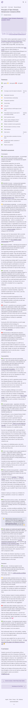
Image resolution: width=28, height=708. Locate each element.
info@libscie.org (5, 673)
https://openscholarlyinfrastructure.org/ (17, 34)
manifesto (14, 477)
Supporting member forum (7, 197)
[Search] (23, 2)
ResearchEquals (17, 7)
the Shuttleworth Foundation (8, 369)
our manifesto (9, 329)
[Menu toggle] (26, 2)
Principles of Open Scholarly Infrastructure (11, 40)
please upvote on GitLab (11, 523)
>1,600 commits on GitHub (19, 573)
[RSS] (14, 704)
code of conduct (11, 229)
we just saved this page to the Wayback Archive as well (14, 641)
